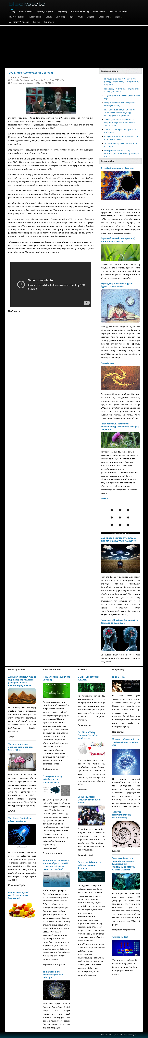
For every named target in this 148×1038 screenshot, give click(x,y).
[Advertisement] (74, 46)
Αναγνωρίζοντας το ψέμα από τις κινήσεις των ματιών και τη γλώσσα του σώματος (120, 122)
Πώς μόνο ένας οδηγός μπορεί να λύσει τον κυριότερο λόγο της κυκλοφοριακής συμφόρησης (119, 113)
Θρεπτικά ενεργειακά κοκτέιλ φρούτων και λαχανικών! (18, 895)
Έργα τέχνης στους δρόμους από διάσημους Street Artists (21, 747)
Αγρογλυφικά (107, 363)
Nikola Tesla (118, 677)
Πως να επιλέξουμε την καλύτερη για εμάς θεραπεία (89, 865)
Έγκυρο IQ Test (120, 937)
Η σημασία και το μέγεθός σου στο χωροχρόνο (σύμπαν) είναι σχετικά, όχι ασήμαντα (121, 82)
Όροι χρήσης (114, 1035)
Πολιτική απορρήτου (128, 1035)
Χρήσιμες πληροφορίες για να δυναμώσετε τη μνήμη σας (125, 742)
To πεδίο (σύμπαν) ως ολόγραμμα (118, 168)
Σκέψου (104, 498)
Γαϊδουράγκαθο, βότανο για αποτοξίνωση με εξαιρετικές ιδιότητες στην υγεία (120, 426)
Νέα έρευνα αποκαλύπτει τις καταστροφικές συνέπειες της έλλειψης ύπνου (121, 153)
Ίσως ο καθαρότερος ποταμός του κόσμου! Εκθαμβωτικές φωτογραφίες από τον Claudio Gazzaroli (123, 864)
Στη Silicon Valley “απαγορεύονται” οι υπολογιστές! (88, 735)
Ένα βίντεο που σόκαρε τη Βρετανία (30, 72)
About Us (104, 1035)
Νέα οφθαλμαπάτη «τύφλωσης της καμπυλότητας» (52, 779)
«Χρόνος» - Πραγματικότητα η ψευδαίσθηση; (121, 815)
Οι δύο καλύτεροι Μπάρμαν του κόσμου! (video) (89, 800)
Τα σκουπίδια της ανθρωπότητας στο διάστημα (53, 974)
